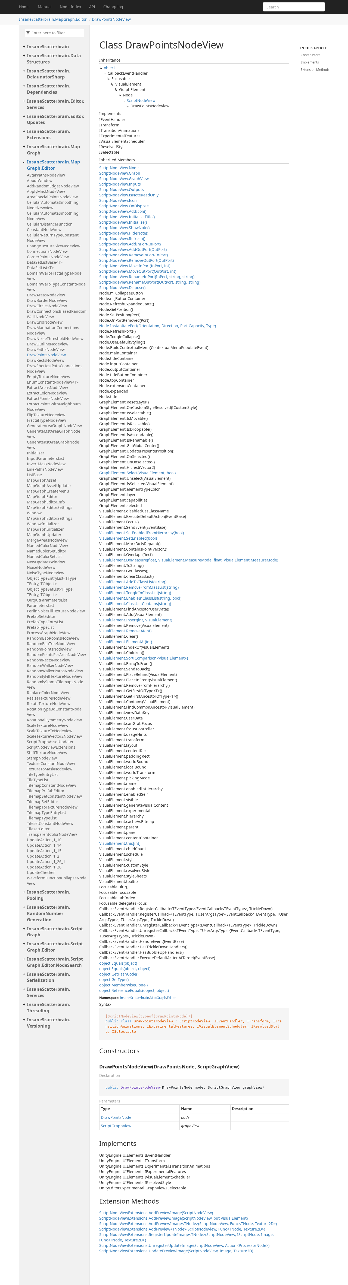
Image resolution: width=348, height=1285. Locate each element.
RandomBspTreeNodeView (51, 643)
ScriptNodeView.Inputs (120, 184)
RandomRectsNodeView (48, 660)
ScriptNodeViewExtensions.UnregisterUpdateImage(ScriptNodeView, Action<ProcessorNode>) (184, 1245)
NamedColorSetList (44, 556)
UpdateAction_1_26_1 (46, 861)
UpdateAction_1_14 (44, 845)
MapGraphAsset (41, 480)
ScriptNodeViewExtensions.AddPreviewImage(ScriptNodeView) (156, 1212)
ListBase (34, 474)
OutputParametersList (47, 600)
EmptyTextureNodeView (48, 376)
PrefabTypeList (40, 627)
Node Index (70, 6)
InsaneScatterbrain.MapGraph (53, 150)
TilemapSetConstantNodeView (54, 796)
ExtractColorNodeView (47, 393)
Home (24, 6)
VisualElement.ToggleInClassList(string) (135, 592)
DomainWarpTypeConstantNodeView (56, 286)
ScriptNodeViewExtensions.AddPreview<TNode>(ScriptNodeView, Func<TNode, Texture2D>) (182, 1229)
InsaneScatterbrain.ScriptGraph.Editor (55, 947)
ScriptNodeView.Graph (119, 173)
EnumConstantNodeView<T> (53, 382)
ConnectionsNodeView (47, 251)
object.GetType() (114, 979)
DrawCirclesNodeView (47, 305)
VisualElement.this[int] (120, 843)
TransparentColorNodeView (52, 834)
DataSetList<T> (40, 267)
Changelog (113, 6)
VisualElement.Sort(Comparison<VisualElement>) (143, 658)
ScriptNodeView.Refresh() (122, 238)
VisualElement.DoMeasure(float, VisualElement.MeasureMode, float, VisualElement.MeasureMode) (188, 560)
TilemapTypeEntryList (46, 812)
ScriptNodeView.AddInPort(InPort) (130, 244)
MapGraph (158, 997)
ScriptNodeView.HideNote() (123, 233)
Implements (310, 62)
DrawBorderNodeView (47, 300)
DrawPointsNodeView (111, 19)
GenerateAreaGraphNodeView (54, 425)
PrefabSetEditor (41, 616)
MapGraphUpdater (44, 534)
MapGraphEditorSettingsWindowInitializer (49, 521)
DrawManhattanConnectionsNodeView (53, 330)
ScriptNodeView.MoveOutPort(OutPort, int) (137, 271)
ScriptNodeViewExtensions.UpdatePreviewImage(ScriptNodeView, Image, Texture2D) (176, 1250)
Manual (45, 6)
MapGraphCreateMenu (48, 491)
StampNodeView (42, 758)
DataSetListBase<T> (45, 262)
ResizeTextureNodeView (48, 698)
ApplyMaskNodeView (46, 191)
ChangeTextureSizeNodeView (53, 245)
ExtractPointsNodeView (48, 398)
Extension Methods (315, 69)
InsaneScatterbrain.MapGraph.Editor (53, 19)
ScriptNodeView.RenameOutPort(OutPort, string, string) (149, 282)
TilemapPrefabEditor (45, 790)
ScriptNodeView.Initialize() (123, 222)
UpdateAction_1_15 (44, 850)
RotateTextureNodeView (48, 703)
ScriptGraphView (116, 1125)
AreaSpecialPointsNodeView (52, 196)
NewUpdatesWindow (46, 561)
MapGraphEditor (42, 496)
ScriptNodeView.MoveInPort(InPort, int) (134, 265)
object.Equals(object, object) (124, 968)
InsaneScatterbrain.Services (48, 992)
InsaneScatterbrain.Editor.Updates (55, 119)
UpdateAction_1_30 (44, 867)
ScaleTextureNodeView (47, 725)
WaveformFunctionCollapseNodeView (56, 880)
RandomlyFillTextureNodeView (54, 676)
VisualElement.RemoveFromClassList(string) (139, 587)
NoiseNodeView (41, 567)
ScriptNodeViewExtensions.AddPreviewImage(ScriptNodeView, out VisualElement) (173, 1218)
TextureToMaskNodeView (49, 768)
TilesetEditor (38, 828)
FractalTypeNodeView (46, 420)
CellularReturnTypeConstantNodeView (53, 237)
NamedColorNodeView (47, 545)
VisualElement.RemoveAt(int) (125, 630)
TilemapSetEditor (42, 801)
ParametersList (40, 605)
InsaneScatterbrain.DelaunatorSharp (48, 74)
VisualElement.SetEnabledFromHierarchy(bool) (141, 532)
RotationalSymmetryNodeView (54, 719)
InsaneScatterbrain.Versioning (48, 1023)
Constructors (310, 55)
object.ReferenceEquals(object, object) (134, 990)
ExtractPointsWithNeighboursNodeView (54, 406)
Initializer (35, 452)
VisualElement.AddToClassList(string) (132, 581)
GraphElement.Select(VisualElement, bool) (137, 472)
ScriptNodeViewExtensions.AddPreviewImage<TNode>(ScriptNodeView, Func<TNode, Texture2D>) (188, 1223)
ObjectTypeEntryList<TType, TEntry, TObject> (52, 581)
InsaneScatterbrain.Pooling (48, 895)
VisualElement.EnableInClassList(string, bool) (140, 598)
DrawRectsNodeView (45, 360)
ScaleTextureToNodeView (49, 730)
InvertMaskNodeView (46, 463)
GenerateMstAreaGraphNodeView (53, 434)
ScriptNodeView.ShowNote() (124, 227)
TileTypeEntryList (42, 774)
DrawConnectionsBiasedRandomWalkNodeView (56, 314)
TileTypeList (37, 779)
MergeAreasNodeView (47, 540)
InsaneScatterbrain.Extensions (48, 134)
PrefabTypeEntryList (45, 621)
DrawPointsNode (116, 1117)
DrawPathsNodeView (46, 349)
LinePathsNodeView (45, 469)
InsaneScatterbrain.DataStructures (54, 59)
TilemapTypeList (42, 818)
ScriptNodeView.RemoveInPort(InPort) (133, 254)
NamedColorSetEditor (46, 551)
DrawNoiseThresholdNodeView (55, 338)
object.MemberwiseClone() (123, 985)
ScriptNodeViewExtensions (51, 747)
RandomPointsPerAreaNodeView (56, 654)
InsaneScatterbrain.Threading (48, 1007)
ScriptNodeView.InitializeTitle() (127, 216)
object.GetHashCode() (118, 974)
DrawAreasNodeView (46, 294)
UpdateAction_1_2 (43, 856)
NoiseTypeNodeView (45, 572)
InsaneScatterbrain (48, 47)
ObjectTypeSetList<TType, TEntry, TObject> (50, 592)
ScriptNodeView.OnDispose (124, 205)
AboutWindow (39, 180)
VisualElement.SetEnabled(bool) (128, 538)
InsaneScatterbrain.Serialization (48, 977)
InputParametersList (45, 458)
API (92, 6)
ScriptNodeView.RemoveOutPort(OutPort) (136, 260)
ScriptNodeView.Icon (118, 200)
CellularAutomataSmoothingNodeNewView (53, 205)
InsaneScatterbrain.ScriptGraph (55, 932)
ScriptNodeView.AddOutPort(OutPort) (133, 249)
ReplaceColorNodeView (48, 692)
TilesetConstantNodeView (50, 823)
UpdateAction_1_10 (44, 839)
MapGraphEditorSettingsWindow (49, 510)
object (109, 67)
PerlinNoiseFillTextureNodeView (56, 610)
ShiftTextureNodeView (47, 752)
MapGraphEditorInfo (46, 502)
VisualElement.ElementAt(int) (125, 641)
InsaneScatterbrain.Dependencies (48, 89)
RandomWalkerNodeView (50, 665)
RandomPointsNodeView (49, 649)
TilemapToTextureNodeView (52, 807)
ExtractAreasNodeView (47, 387)
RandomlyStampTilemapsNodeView (55, 684)
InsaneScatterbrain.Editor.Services (55, 104)
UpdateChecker (41, 872)
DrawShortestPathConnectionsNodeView (54, 368)
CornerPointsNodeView (48, 256)
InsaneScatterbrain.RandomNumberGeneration (48, 913)
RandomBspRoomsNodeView (53, 638)
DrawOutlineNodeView (47, 344)
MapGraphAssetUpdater (49, 485)
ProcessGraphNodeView (48, 632)
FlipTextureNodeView (46, 414)
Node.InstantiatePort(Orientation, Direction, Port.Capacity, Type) (157, 325)
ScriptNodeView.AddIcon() (122, 211)
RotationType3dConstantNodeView (54, 711)
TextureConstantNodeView (51, 763)
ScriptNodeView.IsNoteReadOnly (129, 195)
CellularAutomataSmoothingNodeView (53, 216)
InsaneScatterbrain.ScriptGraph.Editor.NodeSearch (55, 962)
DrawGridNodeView (45, 322)
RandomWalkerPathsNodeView (55, 670)
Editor (171, 997)
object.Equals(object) (118, 963)
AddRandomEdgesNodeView (53, 186)
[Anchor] (94, 1050)
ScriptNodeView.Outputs (121, 189)
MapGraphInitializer (45, 529)
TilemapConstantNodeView (51, 785)
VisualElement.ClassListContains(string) (135, 603)
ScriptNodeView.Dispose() (122, 287)
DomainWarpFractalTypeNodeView (54, 276)
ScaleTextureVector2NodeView (54, 736)
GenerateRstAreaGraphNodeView (53, 444)
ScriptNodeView (141, 100)
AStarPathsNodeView (46, 175)
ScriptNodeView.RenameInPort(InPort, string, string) (146, 276)
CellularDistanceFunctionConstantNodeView (50, 226)
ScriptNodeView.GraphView (124, 178)
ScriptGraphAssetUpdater (50, 741)
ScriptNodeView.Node (119, 167)
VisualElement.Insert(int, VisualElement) (135, 619)
